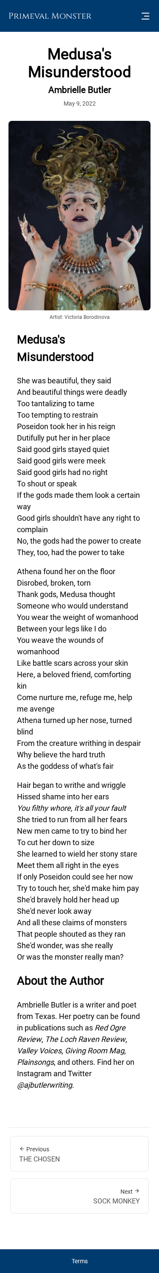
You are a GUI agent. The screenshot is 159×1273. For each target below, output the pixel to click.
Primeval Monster (50, 16)
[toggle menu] (145, 16)
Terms (80, 1261)
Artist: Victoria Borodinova (80, 317)
